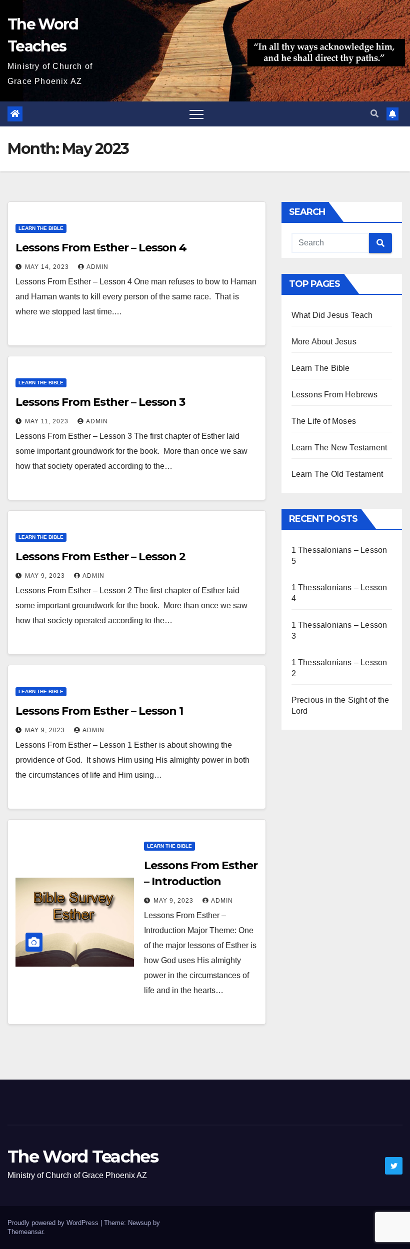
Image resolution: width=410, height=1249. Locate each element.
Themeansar (25, 1232)
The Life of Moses (324, 421)
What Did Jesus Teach (332, 315)
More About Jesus (324, 341)
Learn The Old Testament (338, 474)
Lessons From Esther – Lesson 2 (101, 556)
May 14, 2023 (48, 266)
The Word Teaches (83, 1156)
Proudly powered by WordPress (54, 1223)
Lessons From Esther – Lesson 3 (100, 402)
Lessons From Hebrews (335, 394)
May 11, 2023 (47, 421)
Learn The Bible (41, 228)
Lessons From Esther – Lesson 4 (101, 247)
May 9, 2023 (46, 575)
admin (97, 266)
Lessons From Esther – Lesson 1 (99, 711)
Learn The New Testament (340, 447)
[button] (374, 113)
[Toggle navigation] (196, 113)
